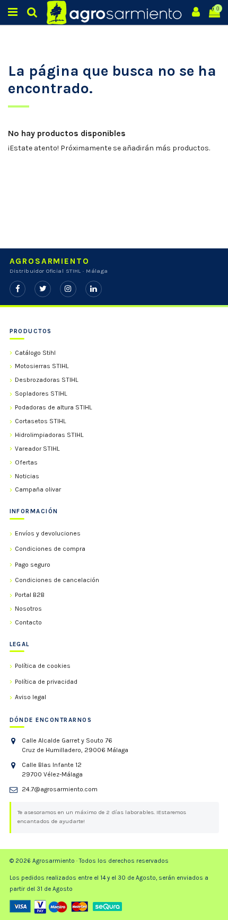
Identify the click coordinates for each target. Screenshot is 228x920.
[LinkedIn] (93, 289)
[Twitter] (42, 289)
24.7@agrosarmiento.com (60, 789)
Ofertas (26, 462)
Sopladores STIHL (41, 393)
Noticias (27, 476)
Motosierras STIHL (42, 366)
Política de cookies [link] (43, 665)
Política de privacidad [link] (46, 681)
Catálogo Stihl (35, 352)
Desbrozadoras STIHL (46, 379)
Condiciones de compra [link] (50, 548)
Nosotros (28, 608)
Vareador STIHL (37, 448)
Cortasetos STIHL (40, 421)
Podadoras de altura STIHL (53, 407)
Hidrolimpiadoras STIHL (49, 435)
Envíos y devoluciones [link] (48, 533)
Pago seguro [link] (32, 564)
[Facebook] (18, 289)
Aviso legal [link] (30, 697)
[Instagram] (68, 289)
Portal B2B (30, 595)
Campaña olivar (38, 489)
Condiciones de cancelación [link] (57, 580)
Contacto (28, 622)
